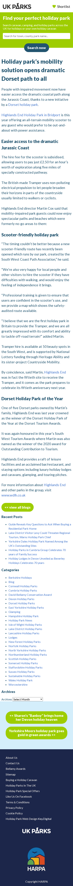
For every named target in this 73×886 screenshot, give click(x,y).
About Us (11, 757)
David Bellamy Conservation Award (30, 594)
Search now (36, 48)
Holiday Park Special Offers (23, 791)
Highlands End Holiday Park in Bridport (30, 115)
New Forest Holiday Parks (25, 641)
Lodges (13, 637)
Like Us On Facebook (19, 796)
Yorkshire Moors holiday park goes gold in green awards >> (36, 733)
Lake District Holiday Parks (25, 629)
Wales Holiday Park (21, 680)
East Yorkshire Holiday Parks (26, 607)
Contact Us (12, 763)
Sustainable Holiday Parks (24, 676)
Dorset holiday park (23, 105)
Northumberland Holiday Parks (28, 654)
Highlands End (55, 372)
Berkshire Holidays (20, 577)
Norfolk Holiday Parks (22, 646)
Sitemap (11, 774)
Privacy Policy (14, 807)
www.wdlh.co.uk (13, 495)
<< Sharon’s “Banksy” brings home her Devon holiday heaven (36, 717)
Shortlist (63, 6)
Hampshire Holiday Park (24, 616)
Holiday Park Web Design (21, 818)
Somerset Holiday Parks (23, 663)
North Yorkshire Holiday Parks (27, 650)
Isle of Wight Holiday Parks (25, 624)
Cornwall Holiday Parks (23, 586)
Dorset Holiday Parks (22, 603)
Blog (11, 581)
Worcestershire (18, 684)
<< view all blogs (17, 507)
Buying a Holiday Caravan (21, 780)
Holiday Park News (20, 620)
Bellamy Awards (16, 768)
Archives (6, 699)
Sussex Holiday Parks (22, 671)
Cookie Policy (14, 813)
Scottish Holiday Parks (22, 658)
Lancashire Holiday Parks (24, 633)
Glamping (14, 611)
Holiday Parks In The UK (21, 785)
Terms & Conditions (18, 802)
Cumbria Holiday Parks (23, 590)
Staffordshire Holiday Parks (26, 667)
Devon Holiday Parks (21, 599)
